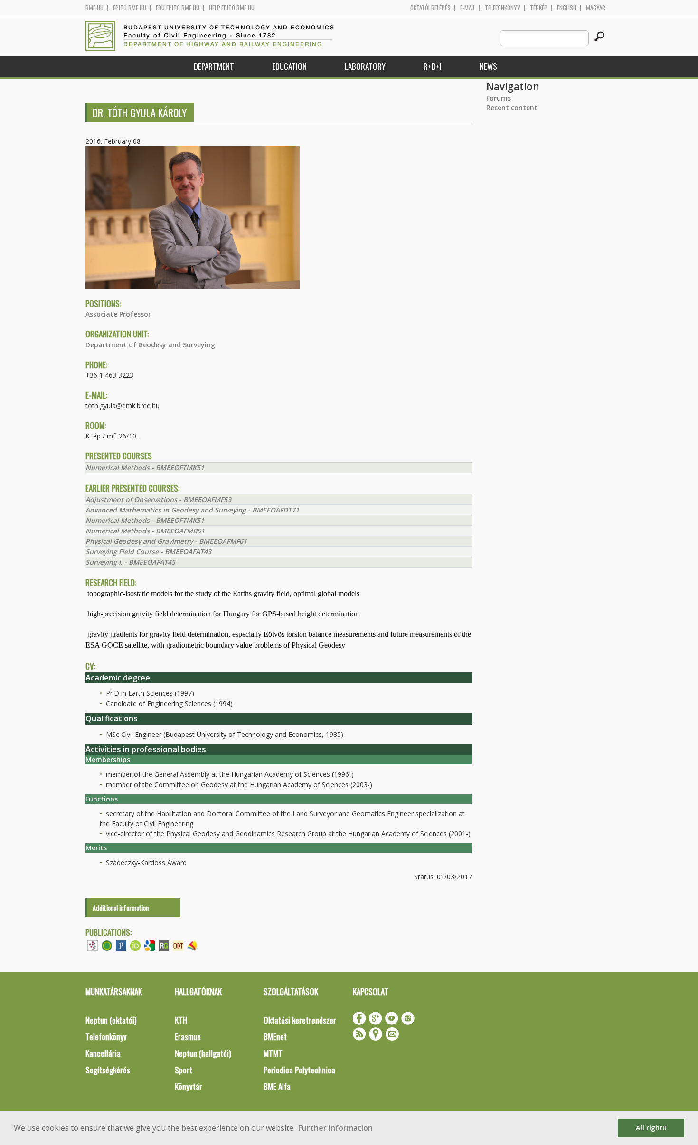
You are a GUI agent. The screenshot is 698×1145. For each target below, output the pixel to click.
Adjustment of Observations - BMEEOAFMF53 (158, 499)
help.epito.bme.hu (232, 8)
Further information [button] (335, 1128)
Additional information (121, 907)
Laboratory (365, 66)
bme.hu (94, 8)
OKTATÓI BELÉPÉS (430, 8)
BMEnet (275, 1037)
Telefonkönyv (502, 8)
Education (289, 66)
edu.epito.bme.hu (177, 8)
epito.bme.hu (129, 8)
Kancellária (103, 1053)
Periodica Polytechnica (299, 1070)
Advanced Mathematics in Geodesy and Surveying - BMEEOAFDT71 (192, 509)
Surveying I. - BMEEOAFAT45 (130, 562)
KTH (181, 1020)
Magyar (595, 8)
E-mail (467, 8)
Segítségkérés (107, 1070)
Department (214, 66)
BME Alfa (277, 1086)
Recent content (512, 107)
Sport (183, 1070)
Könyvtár (188, 1086)
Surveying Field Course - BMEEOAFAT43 (148, 551)
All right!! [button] (651, 1127)
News (488, 66)
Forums (498, 97)
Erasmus (188, 1037)
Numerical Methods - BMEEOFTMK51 (144, 467)
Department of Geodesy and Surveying (150, 344)
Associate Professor (118, 313)
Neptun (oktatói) (110, 1020)
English (566, 8)
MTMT (273, 1053)
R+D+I (433, 66)
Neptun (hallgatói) (203, 1053)
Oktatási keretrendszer (300, 1020)
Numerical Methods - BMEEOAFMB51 (145, 530)
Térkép (538, 8)
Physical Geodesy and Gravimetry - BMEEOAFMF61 (166, 541)
